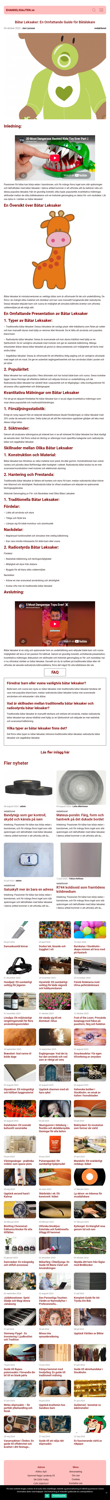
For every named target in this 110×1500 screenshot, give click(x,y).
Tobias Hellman (76, 878)
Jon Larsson (28, 28)
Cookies (76, 1479)
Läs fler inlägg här (55, 752)
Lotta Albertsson (80, 806)
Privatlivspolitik (59, 1496)
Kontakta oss (75, 1483)
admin (23, 806)
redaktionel (100, 28)
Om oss (76, 1475)
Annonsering (75, 1471)
